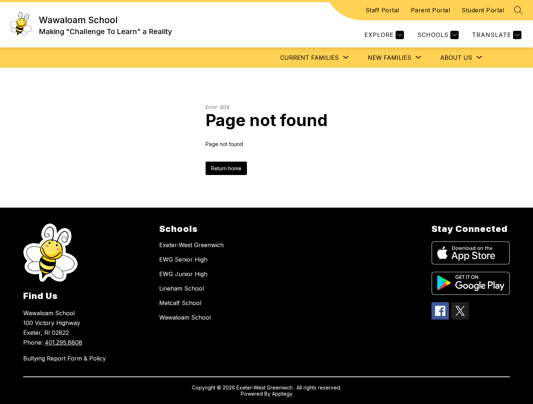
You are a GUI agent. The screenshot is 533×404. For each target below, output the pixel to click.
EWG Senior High (183, 259)
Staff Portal (382, 10)
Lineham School (181, 288)
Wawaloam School (185, 317)
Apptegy (282, 394)
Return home (226, 168)
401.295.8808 (63, 342)
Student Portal (483, 10)
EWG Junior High (183, 274)
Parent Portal (430, 10)
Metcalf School (180, 303)
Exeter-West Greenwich (191, 245)
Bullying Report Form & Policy (64, 358)
